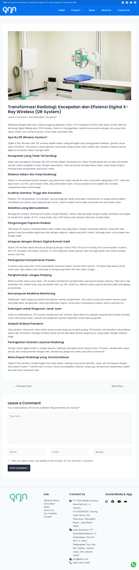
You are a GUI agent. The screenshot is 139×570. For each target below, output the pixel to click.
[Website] (112, 452)
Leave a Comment (17, 117)
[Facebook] (127, 2)
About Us (49, 510)
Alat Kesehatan (36, 117)
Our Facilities (50, 513)
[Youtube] (119, 501)
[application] (81, 10)
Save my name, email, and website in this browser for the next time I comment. (52, 460)
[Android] (125, 501)
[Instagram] (123, 2)
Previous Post (22, 386)
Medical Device (51, 500)
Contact (48, 516)
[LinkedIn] (135, 2)
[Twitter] (131, 2)
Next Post (118, 386)
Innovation (49, 503)
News (47, 507)
